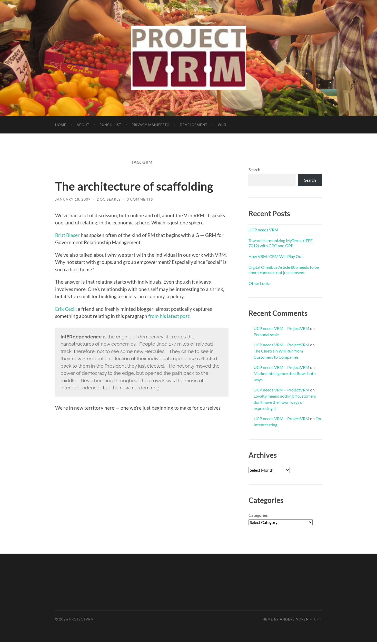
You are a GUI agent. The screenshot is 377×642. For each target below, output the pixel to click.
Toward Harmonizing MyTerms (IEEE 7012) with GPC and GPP (281, 243)
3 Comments (140, 199)
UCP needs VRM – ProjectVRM (281, 328)
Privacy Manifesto (151, 125)
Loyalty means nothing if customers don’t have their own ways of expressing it (285, 402)
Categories (258, 515)
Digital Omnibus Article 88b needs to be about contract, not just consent (284, 270)
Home (60, 125)
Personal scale (266, 334)
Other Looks (260, 283)
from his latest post (168, 316)
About (83, 125)
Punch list (110, 125)
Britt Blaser (67, 235)
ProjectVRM (81, 619)
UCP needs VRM (263, 229)
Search (254, 169)
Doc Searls (109, 199)
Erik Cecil (65, 309)
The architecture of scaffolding (134, 186)
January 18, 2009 (73, 199)
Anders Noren (294, 619)
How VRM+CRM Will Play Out (276, 256)
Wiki (222, 125)
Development (193, 125)
